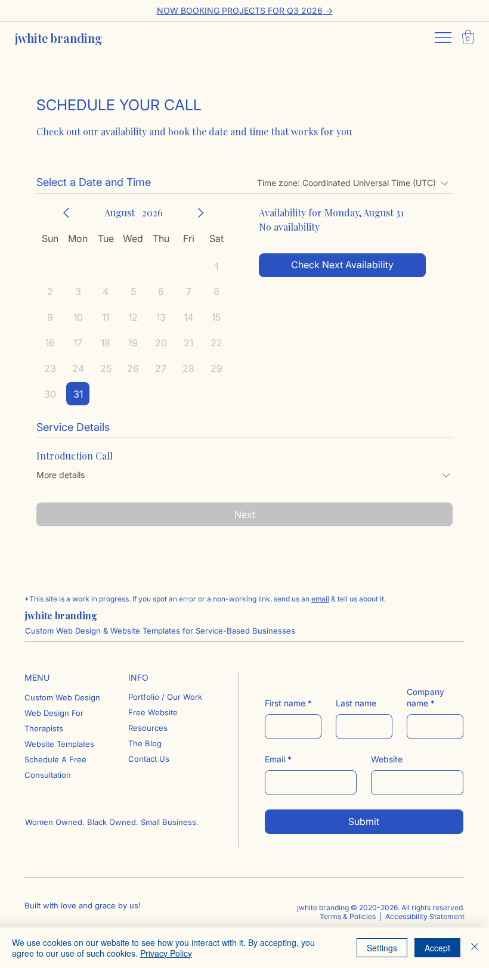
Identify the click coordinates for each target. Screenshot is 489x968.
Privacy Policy (166, 953)
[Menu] (443, 37)
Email (278, 759)
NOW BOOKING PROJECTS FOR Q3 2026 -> (245, 10)
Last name (356, 703)
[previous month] (66, 213)
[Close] (475, 947)
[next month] (200, 213)
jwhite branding (58, 38)
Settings (382, 948)
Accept (437, 948)
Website (387, 759)
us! (135, 905)
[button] (468, 37)
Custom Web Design (62, 697)
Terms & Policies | (351, 916)
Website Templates (59, 744)
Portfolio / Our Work (165, 697)
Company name (425, 698)
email (320, 598)
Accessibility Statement (424, 916)
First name (288, 703)
